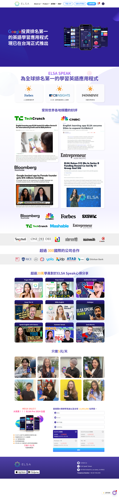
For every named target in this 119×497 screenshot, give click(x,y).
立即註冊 (92, 4)
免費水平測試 (80, 4)
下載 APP (68, 4)
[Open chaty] (114, 493)
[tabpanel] (28, 93)
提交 (78, 450)
